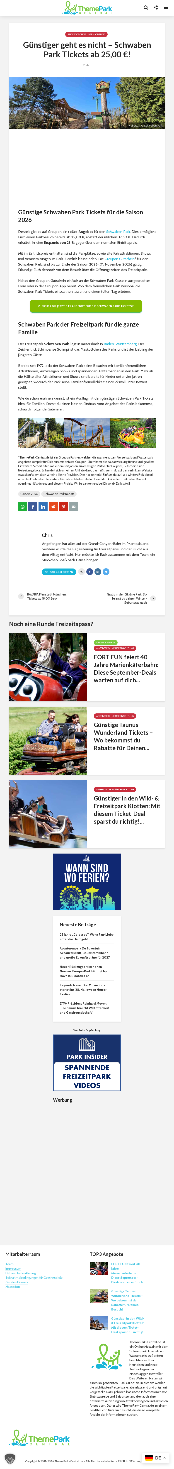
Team (9, 1264)
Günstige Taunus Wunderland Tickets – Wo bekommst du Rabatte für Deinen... (123, 736)
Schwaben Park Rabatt (59, 494)
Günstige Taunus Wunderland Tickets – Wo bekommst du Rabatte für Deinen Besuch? (127, 1300)
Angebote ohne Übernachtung (86, 34)
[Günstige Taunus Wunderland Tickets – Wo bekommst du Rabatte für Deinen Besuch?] (48, 740)
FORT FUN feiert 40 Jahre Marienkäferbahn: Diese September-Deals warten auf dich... (126, 668)
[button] (10, 1459)
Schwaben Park (118, 231)
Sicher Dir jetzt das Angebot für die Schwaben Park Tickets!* (87, 306)
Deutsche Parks (105, 642)
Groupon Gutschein (120, 259)
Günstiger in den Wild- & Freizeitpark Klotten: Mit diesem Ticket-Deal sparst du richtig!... (127, 810)
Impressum (13, 1268)
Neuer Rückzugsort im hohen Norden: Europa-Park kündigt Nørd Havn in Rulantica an (85, 971)
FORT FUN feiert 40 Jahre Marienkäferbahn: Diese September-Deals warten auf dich (127, 1273)
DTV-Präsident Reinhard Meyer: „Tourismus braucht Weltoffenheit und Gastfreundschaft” (84, 1008)
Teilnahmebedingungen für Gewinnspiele (34, 1278)
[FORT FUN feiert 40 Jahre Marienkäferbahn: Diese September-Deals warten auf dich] (48, 667)
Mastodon (12, 1287)
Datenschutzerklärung (20, 1273)
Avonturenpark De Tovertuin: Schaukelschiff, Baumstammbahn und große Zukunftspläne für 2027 (85, 952)
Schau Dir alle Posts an (59, 572)
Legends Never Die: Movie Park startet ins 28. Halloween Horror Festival (83, 989)
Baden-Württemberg (120, 344)
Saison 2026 (29, 494)
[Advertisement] (87, 169)
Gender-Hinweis (16, 1282)
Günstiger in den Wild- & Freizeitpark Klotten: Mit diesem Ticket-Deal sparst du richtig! (127, 1325)
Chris (86, 65)
